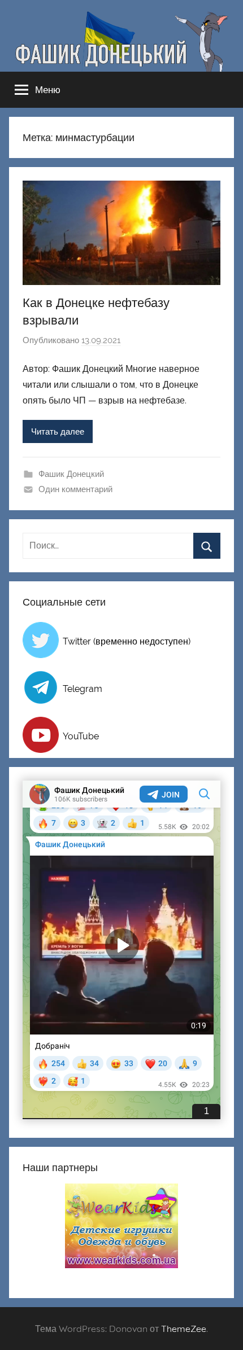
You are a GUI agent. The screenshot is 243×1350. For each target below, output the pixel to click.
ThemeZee (183, 1328)
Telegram (82, 688)
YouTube (81, 736)
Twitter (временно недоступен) (126, 641)
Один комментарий (75, 489)
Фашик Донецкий (71, 474)
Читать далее (57, 432)
